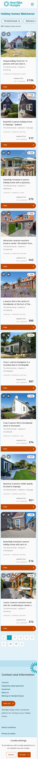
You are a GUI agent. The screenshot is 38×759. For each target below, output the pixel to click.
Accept (23, 755)
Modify (11, 755)
